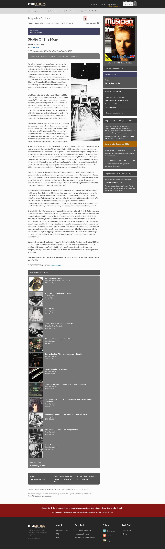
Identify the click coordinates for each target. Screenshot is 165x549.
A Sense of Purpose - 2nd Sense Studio (59, 339)
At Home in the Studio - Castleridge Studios (61, 430)
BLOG (102, 4)
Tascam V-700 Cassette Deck (117, 100)
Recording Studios (38, 465)
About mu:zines (62, 530)
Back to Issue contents (114, 113)
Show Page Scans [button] (92, 23)
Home (30, 23)
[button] (85, 18)
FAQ (57, 534)
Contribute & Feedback (83, 530)
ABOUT (94, 4)
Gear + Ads (70, 11)
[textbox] (128, 4)
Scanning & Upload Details (85, 537)
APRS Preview (82, 479)
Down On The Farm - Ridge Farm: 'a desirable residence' (65, 384)
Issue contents (39, 479)
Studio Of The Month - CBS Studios (58, 293)
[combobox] (129, 4)
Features (53, 11)
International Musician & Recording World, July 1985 (54, 51)
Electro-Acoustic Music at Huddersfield (60, 324)
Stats (58, 537)
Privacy (124, 534)
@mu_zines (111, 531)
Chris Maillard (34, 48)
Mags (39, 23)
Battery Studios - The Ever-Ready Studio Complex (63, 354)
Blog (108, 541)
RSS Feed (110, 536)
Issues (47, 23)
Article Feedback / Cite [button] (114, 69)
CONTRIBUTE (113, 4)
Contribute (110, 190)
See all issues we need (114, 183)
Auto (134, 1)
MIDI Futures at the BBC (54, 278)
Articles (59, 23)
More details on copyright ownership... (40, 496)
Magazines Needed (82, 534)
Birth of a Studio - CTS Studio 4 (56, 369)
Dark (130, 1)
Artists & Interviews (91, 11)
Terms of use (126, 530)
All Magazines (35, 11)
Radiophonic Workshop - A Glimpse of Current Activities (66, 414)
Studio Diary (49, 308)
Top (31, 479)
